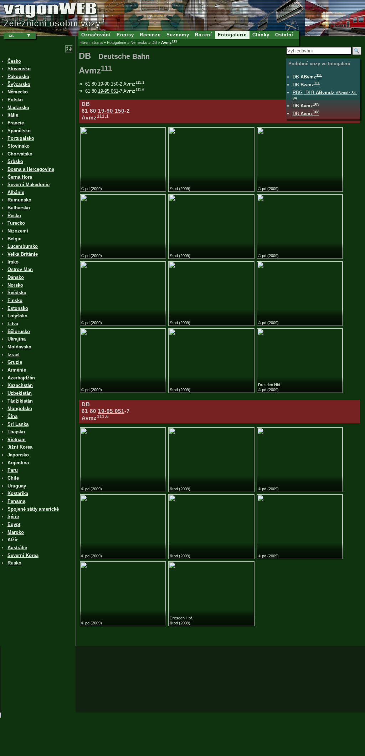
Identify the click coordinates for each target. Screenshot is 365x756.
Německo (138, 42)
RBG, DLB (325, 95)
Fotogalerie (116, 42)
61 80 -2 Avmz (114, 84)
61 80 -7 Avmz (114, 91)
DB (154, 42)
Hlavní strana (91, 42)
